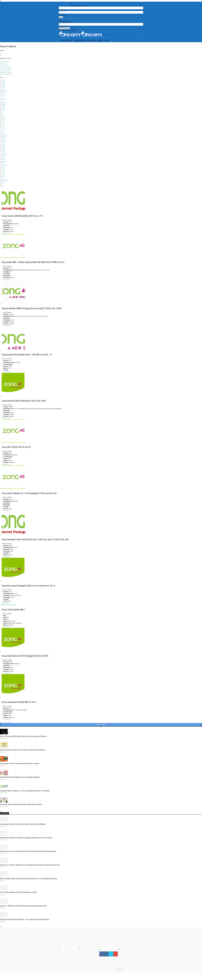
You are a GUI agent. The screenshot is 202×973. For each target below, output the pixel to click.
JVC (3, 123)
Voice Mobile (5, 180)
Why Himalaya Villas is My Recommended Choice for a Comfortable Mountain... (29, 879)
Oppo (3, 148)
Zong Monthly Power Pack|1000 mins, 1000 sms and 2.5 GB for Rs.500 (35, 539)
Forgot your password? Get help (67, 19)
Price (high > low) (6, 68)
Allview (3, 83)
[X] (138, 967)
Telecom (62, 40)
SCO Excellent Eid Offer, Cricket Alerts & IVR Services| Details (22, 750)
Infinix (3, 119)
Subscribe (115, 952)
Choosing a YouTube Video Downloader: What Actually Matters (23, 824)
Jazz (3, 121)
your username (63, 10)
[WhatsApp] (141, 967)
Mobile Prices (91, 40)
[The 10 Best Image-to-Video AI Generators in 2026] (101, 887)
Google (3, 106)
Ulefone (4, 176)
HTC (3, 114)
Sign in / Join (65, 3)
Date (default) (5, 61)
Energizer (4, 104)
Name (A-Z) (5, 63)
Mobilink (4, 138)
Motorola (4, 140)
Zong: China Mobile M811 (14, 609)
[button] (141, 33)
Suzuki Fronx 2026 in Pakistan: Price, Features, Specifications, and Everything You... (30, 865)
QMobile (4, 155)
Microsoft (4, 136)
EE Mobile (4, 102)
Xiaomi (3, 182)
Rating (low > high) (6, 72)
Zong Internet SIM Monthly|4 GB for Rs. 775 (22, 216)
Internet (100, 40)
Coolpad (4, 99)
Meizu (3, 133)
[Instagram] (130, 967)
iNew (3, 118)
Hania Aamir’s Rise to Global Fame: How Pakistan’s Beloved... (88, 962)
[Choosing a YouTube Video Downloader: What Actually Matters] (101, 819)
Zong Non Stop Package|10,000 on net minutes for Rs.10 (28, 585)
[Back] (74, 2)
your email (61, 26)
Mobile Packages (79, 40)
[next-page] (1, 811)
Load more (82, 965)
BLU (3, 93)
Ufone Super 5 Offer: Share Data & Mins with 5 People (19, 763)
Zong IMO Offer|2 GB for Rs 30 (16, 447)
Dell (3, 100)
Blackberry (4, 91)
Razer (3, 157)
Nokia (3, 144)
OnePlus (4, 146)
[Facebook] (127, 967)
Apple (3, 85)
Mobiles (69, 40)
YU (2, 184)
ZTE (3, 186)
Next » (10, 722)
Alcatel (3, 82)
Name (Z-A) (5, 65)
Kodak (3, 125)
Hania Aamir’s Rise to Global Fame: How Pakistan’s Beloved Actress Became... (28, 851)
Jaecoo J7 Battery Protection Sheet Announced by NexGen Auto (23, 906)
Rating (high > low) (6, 70)
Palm (3, 152)
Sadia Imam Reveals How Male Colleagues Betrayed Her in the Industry (26, 838)
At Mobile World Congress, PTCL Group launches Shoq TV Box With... (25, 791)
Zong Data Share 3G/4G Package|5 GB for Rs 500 (25, 656)
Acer (3, 80)
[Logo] (70, 37)
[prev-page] (0, 811)
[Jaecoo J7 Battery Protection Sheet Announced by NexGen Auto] (101, 901)
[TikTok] (134, 967)
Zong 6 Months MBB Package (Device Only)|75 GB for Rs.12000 (32, 308)
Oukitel (3, 150)
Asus (3, 89)
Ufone (3, 174)
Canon (3, 95)
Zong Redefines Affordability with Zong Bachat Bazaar (20, 777)
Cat (2, 97)
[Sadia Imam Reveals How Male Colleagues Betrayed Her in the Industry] (101, 833)
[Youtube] (141, 971)
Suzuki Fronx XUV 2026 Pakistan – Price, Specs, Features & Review (24, 919)
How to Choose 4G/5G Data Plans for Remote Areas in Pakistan (23, 736)
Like (101, 952)
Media (107, 40)
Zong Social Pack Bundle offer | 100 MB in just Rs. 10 (27, 354)
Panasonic (4, 153)
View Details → (7, 233)
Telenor (3, 172)
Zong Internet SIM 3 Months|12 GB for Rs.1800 (24, 401)
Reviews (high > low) (7, 74)
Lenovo (3, 129)
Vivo (3, 178)
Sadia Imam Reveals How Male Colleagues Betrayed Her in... (87, 958)
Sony (3, 169)
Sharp (3, 167)
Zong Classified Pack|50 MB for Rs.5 (19, 702)
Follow (106, 952)
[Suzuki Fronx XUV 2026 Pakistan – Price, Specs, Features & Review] (101, 914)
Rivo (3, 163)
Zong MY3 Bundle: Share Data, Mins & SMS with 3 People (21, 804)
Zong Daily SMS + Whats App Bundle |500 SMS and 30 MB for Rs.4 (33, 262)
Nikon (3, 142)
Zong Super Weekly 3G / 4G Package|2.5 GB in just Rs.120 (29, 493)
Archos (3, 87)
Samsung (4, 165)
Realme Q (4, 161)
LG (2, 131)
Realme (3, 159)
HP (2, 112)
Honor (3, 110)
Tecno (3, 170)
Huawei (3, 116)
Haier (3, 108)
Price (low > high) (6, 66)
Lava (3, 127)
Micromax (4, 135)
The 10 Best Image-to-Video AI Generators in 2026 (18, 892)
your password (62, 15)
